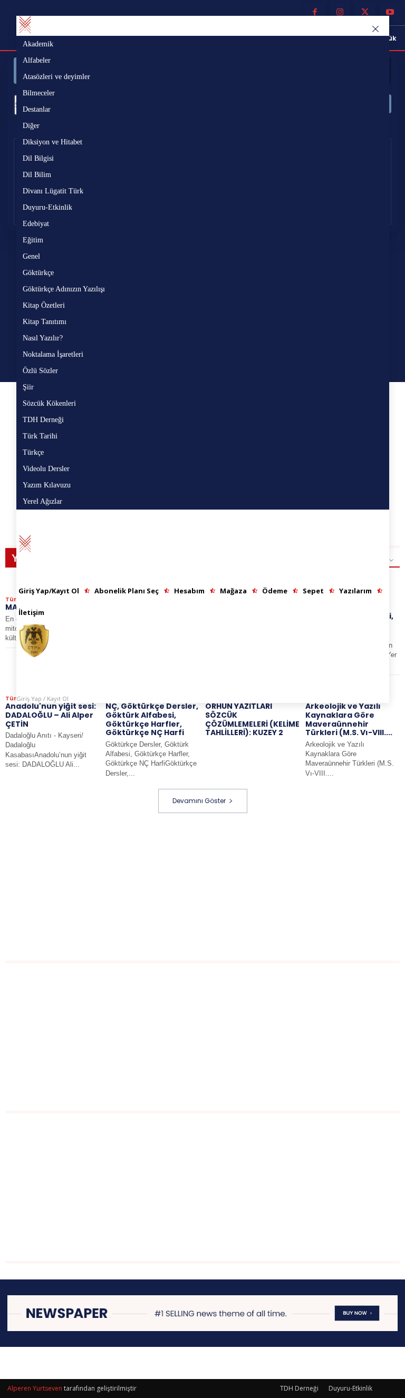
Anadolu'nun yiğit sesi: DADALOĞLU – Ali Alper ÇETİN (50, 715)
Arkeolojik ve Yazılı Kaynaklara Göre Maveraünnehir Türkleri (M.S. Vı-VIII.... (348, 719)
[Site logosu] (202, 640)
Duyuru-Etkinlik (350, 1388)
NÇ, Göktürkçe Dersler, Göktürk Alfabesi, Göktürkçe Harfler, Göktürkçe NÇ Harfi (151, 719)
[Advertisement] (205, 887)
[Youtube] (390, 13)
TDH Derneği (299, 1388)
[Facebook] (315, 13)
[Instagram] (340, 13)
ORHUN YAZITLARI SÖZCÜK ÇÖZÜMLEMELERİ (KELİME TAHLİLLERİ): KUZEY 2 (252, 719)
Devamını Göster (199, 800)
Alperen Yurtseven (34, 1388)
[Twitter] (365, 13)
